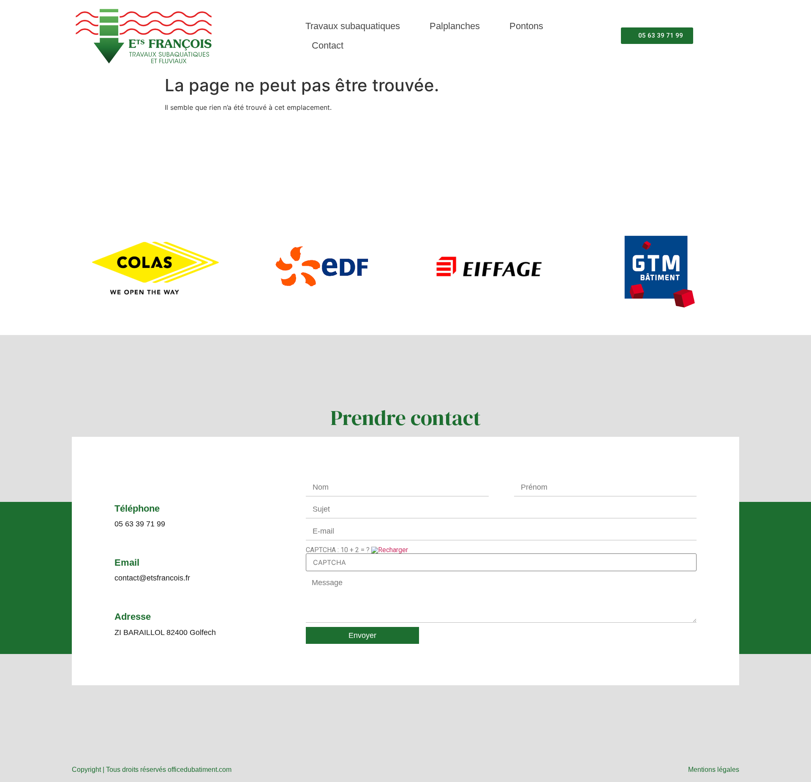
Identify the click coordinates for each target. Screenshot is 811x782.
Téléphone (137, 508)
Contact (327, 45)
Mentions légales (713, 769)
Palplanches (455, 26)
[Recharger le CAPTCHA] (389, 550)
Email (126, 562)
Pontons (526, 26)
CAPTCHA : (338, 549)
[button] (80, 269)
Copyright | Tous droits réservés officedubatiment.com (151, 769)
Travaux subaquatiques (352, 26)
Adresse (132, 616)
